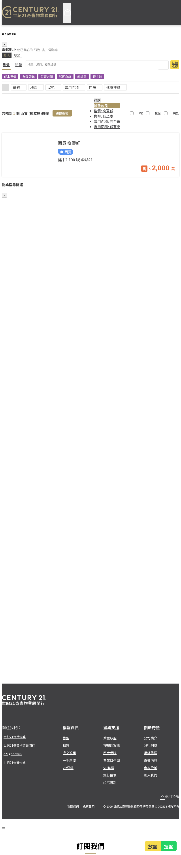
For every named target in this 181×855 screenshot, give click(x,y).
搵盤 (169, 846)
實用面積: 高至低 (107, 121)
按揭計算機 (111, 745)
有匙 (176, 113)
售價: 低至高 (103, 116)
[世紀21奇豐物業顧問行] (30, 13)
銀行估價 (110, 775)
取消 (17, 55)
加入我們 (150, 775)
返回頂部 (169, 796)
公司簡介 (150, 738)
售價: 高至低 (103, 110)
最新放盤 (101, 105)
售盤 (6, 64)
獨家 (158, 113)
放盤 (152, 846)
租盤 (18, 64)
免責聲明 (88, 806)
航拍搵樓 (175, 65)
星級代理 (150, 752)
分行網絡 (150, 745)
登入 (7, 55)
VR (141, 113)
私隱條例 (73, 806)
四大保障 (110, 752)
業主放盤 (110, 738)
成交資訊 (69, 752)
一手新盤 (69, 760)
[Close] (3, 828)
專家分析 (150, 767)
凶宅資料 (110, 782)
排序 (97, 100)
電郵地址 (9, 49)
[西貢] (28, 155)
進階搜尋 (113, 87)
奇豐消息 (150, 760)
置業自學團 (111, 760)
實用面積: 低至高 (107, 126)
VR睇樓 (68, 767)
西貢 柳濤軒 (69, 143)
